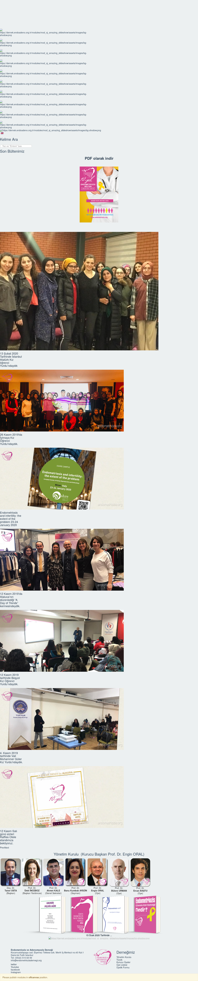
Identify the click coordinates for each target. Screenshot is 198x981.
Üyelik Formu (122, 967)
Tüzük (119, 959)
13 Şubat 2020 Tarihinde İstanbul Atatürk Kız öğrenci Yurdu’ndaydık (11, 359)
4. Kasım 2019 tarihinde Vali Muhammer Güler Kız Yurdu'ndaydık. (11, 757)
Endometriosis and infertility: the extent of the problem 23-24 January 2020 (10, 518)
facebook (15, 969)
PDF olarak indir (99, 158)
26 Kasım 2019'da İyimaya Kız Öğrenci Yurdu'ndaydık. (11, 439)
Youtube (15, 966)
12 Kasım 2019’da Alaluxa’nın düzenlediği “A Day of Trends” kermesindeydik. (11, 600)
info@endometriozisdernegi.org (26, 960)
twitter (14, 964)
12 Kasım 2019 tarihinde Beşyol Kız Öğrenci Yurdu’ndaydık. (10, 679)
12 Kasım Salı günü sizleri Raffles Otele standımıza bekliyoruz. (8, 837)
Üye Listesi (121, 964)
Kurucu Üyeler (123, 962)
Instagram (16, 972)
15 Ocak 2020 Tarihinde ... (99, 935)
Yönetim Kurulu (123, 957)
